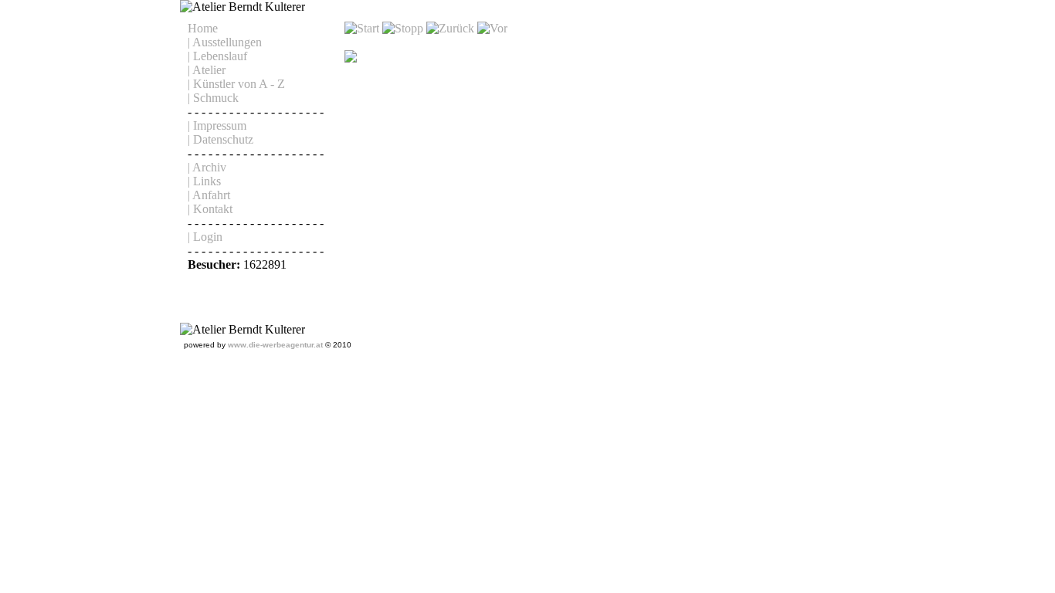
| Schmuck (213, 97)
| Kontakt (210, 208)
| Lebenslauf (217, 56)
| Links (204, 181)
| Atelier (207, 69)
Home (203, 28)
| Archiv (207, 167)
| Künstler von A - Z (236, 83)
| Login (205, 236)
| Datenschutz (220, 139)
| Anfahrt (209, 195)
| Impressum (217, 125)
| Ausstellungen (225, 42)
